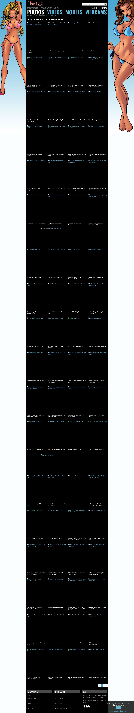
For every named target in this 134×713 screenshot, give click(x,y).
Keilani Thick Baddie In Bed (35, 449)
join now (103, 8)
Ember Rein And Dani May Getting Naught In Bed (95, 223)
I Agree (118, 707)
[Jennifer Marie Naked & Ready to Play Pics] (57, 36)
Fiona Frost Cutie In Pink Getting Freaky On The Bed (36, 415)
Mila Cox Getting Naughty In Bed (57, 120)
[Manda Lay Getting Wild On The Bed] (36, 489)
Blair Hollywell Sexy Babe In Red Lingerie (77, 381)
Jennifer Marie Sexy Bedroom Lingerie (35, 51)
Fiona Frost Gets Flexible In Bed (77, 643)
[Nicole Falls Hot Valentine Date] (77, 105)
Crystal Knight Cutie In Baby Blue (55, 278)
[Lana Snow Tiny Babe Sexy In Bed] (97, 523)
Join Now (30, 696)
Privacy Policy (59, 703)
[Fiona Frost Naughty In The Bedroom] (77, 70)
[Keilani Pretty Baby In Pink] (77, 331)
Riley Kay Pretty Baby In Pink (35, 380)
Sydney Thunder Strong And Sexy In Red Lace (55, 86)
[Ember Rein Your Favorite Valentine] (97, 262)
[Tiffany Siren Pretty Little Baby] (36, 331)
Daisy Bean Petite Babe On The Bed (56, 223)
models (73, 12)
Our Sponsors (59, 698)
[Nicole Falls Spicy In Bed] (77, 297)
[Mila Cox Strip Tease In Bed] (36, 523)
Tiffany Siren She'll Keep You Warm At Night (76, 573)
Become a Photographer (50, 8)
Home (29, 711)
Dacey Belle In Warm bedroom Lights (35, 155)
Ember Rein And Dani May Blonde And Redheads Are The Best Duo (76, 608)
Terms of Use (59, 701)
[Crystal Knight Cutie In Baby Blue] (57, 262)
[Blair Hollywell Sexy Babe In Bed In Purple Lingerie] (36, 557)
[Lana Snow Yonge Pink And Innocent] (57, 331)
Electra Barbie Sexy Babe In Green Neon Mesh (35, 86)
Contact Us (31, 701)
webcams (96, 12)
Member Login (32, 698)
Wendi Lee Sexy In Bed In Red (97, 346)
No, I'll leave (124, 711)
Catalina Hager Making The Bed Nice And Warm (97, 189)
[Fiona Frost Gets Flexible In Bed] (77, 628)
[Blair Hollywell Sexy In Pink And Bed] (97, 400)
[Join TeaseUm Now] (67, 462)
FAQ (29, 706)
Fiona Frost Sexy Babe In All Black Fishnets (56, 573)
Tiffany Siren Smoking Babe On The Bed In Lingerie (77, 539)
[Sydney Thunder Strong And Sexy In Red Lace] (57, 70)
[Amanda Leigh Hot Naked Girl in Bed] (77, 36)
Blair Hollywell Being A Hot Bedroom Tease (95, 643)
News (29, 703)
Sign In (94, 8)
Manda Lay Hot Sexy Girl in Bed (77, 51)
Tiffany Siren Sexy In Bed (34, 277)
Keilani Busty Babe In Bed (55, 538)
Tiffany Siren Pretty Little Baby (35, 346)
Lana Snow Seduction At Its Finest (96, 450)
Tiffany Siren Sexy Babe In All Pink (76, 223)
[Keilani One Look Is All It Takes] (97, 662)
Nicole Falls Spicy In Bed (75, 312)
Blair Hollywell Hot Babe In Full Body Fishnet (56, 504)
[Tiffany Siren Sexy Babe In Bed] (36, 208)
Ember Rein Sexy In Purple (75, 449)
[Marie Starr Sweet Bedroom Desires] (57, 662)
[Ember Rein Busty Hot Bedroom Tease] (57, 139)
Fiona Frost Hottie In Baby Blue (56, 449)
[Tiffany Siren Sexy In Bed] (36, 262)
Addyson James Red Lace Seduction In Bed (34, 607)
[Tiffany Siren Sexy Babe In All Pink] (77, 208)
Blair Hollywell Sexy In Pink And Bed (97, 415)
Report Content (59, 711)
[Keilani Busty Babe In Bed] (57, 523)
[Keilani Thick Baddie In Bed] (36, 434)
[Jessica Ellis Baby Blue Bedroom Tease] (36, 662)
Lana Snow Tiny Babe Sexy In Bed (96, 539)
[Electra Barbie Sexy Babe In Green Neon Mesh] (36, 70)
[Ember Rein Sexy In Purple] (77, 434)
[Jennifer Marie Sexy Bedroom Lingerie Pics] (36, 36)
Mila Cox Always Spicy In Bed (56, 643)
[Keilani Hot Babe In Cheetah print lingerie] (97, 365)
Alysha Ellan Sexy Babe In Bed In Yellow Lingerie (56, 415)
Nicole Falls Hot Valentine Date (76, 120)
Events (57, 696)
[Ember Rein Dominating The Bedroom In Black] (97, 557)
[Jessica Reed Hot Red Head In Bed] (57, 173)
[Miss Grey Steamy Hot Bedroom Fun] (97, 139)
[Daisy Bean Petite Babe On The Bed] (57, 208)
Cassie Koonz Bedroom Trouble (97, 51)
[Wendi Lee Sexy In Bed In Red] (97, 331)
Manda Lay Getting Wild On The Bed (36, 504)
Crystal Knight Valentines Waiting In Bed (34, 312)
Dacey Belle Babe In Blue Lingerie (34, 189)
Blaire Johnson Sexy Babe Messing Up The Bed (95, 86)
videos (54, 12)
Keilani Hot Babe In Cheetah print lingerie (96, 381)
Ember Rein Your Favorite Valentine (95, 278)
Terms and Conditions (118, 711)
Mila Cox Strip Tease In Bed (35, 538)
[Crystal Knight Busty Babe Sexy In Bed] (36, 628)
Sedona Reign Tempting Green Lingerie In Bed (97, 312)
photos (35, 12)
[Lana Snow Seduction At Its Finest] (97, 434)
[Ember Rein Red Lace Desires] (77, 489)
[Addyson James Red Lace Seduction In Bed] (36, 592)
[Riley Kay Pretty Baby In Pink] (36, 365)
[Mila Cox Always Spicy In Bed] (57, 628)
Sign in (48, 15)
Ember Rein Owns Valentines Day (56, 312)
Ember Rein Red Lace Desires (76, 504)
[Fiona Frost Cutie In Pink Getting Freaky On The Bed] (36, 400)
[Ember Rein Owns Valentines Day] (57, 297)
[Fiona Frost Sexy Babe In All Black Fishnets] (57, 557)
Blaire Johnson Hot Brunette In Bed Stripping (76, 189)
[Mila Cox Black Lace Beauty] (57, 592)
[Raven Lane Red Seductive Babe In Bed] (57, 365)
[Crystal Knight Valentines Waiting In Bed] (36, 297)
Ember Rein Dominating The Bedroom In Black (96, 573)
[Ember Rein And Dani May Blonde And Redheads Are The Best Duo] (77, 592)
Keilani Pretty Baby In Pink (75, 346)
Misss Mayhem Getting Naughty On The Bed (77, 155)
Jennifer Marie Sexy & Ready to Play (56, 51)
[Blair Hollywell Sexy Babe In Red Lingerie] (77, 365)
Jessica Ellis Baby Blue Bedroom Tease (33, 678)
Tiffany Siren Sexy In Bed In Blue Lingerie (76, 415)
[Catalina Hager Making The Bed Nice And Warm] (97, 173)
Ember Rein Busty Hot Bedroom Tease (57, 155)
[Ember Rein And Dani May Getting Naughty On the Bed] (97, 489)
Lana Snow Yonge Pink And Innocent (55, 347)
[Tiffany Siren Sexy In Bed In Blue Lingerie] (77, 400)
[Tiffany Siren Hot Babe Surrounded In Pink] (77, 262)
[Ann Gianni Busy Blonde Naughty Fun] (36, 105)
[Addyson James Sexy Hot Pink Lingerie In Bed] (97, 592)
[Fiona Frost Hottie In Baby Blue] (57, 434)
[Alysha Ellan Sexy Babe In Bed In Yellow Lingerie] (57, 400)
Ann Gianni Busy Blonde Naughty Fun (34, 120)
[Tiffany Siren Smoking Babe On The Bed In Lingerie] (77, 523)
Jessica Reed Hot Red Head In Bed (56, 189)
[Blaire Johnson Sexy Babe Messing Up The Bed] (97, 70)
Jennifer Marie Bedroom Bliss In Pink (77, 678)
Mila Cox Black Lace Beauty (55, 607)
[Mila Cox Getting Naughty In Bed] (57, 105)
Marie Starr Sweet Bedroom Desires (55, 678)
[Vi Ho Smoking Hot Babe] (97, 105)
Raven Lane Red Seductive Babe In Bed (55, 381)
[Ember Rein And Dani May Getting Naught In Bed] (97, 208)
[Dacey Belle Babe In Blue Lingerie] (36, 173)
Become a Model (33, 8)
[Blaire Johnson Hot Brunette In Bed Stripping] (77, 173)
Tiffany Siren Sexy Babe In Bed (36, 223)
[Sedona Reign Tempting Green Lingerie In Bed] (97, 297)
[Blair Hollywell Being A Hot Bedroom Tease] (97, 628)
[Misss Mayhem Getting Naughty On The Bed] (77, 139)
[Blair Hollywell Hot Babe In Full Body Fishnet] (57, 489)
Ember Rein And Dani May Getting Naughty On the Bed (96, 504)
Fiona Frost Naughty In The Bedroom (75, 86)
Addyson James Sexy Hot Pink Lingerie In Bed (97, 607)
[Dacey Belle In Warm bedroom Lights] (36, 139)
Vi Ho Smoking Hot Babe (95, 120)
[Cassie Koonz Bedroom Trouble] (97, 36)
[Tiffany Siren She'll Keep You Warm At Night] (77, 557)
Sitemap (30, 708)
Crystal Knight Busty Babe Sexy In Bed (36, 643)
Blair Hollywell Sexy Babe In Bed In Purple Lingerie (36, 573)
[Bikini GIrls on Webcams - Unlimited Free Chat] (67, 236)
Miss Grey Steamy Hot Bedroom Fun (97, 155)
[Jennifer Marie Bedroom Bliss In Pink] (77, 662)
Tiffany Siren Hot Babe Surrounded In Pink (74, 278)
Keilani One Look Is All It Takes (97, 677)
